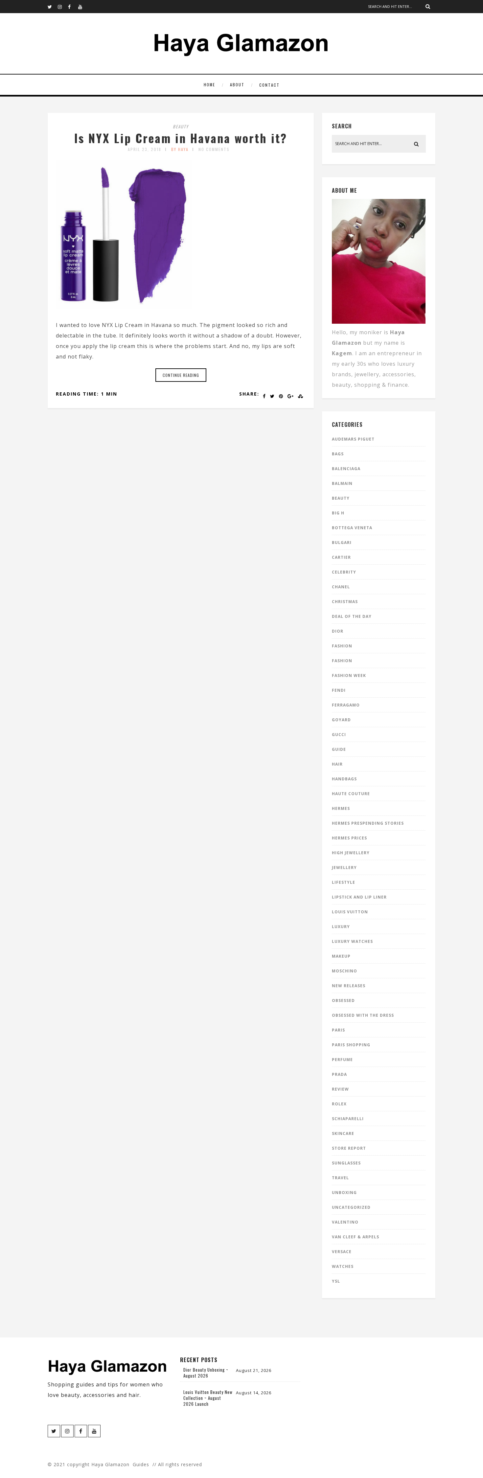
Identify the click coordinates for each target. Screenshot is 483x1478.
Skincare (343, 1133)
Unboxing (344, 1192)
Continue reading (181, 375)
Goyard (341, 720)
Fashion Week (349, 675)
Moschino (344, 971)
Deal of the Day (352, 616)
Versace (342, 1251)
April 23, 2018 (144, 149)
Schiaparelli (348, 1118)
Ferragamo (346, 705)
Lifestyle (343, 882)
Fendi (339, 690)
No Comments (214, 149)
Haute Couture (351, 793)
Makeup (341, 956)
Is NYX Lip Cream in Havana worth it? (180, 137)
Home (209, 84)
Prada (339, 1074)
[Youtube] (83, 6)
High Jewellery (351, 853)
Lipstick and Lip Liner (359, 897)
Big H (338, 513)
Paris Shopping (351, 1045)
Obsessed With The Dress (363, 1015)
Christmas (345, 601)
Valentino (345, 1222)
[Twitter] (53, 6)
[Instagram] (63, 6)
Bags (338, 454)
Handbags (344, 779)
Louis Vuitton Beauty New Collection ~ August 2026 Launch (208, 1398)
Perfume (342, 1059)
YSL (336, 1281)
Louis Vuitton (350, 912)
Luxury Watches (352, 941)
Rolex (339, 1104)
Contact (269, 85)
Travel (340, 1178)
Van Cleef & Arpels (355, 1237)
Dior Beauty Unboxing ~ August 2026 (205, 1373)
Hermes (341, 808)
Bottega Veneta (352, 528)
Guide (339, 749)
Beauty (181, 126)
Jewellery (344, 867)
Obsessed (343, 1000)
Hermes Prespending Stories (368, 823)
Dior (337, 631)
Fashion (342, 646)
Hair (337, 764)
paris (338, 1030)
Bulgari (342, 542)
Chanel (341, 587)
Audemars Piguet (353, 439)
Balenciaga (346, 468)
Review (340, 1089)
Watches (343, 1266)
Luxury (341, 926)
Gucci (339, 734)
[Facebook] (73, 6)
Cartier (341, 557)
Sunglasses (346, 1163)
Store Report (349, 1148)
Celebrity (344, 572)
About (237, 84)
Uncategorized (351, 1207)
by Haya (180, 149)
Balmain (342, 483)
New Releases (348, 986)
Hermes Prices (349, 838)
